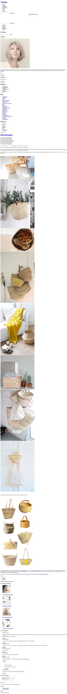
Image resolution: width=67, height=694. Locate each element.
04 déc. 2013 (6, 652)
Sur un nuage (5, 112)
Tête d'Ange (5, 114)
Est (3, 125)
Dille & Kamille (22, 570)
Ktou (3, 632)
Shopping (4, 5)
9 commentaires (10, 581)
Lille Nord (4, 126)
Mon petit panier (6, 135)
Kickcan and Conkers (6, 100)
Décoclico (57, 571)
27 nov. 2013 (8, 648)
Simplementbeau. (5, 110)
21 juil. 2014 (10, 665)
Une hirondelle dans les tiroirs (7, 116)
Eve (3, 652)
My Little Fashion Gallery (13, 572)
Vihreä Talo (4, 118)
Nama (38, 571)
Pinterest (4, 27)
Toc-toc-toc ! (5, 130)
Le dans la (12, 574)
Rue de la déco (2, 571)
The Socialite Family (6, 115)
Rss (3, 29)
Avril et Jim (4, 97)
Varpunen (4, 117)
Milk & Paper (5, 91)
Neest (3, 92)
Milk (3, 105)
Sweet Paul (4, 129)
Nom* (4, 677)
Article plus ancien (6, 689)
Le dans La (4, 102)
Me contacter (2, 75)
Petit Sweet (4, 109)
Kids (3, 9)
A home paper (26, 574)
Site (3, 679)
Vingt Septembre (5, 119)
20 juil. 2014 (7, 657)
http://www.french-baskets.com (19, 671)
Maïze (4, 104)
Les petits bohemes (6, 89)
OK (11, 34)
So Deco (4, 111)
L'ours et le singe (5, 101)
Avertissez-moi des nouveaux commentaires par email (11, 684)
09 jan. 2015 (7, 669)
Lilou (3, 639)
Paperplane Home (36, 574)
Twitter (4, 26)
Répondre (4, 638)
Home (4, 4)
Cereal (4, 124)
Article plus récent (6, 688)
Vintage (4, 8)
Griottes (4, 98)
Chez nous (4, 11)
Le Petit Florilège (5, 87)
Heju (3, 99)
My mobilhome (5, 106)
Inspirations (4, 6)
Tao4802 (4, 113)
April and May (5, 96)
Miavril (4, 90)
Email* (4, 678)
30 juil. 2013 (6, 639)
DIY (3, 10)
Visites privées (5, 7)
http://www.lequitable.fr (25, 659)
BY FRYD (4, 123)
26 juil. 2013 (6, 632)
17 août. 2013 (7, 643)
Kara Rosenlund (17, 574)
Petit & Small (5, 108)
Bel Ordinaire (5, 86)
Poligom (1, 690)
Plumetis (4, 127)
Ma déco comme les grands (7, 103)
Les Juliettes (5, 88)
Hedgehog (37, 570)
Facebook (4, 25)
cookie (4, 643)
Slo (3, 128)
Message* (2, 682)
